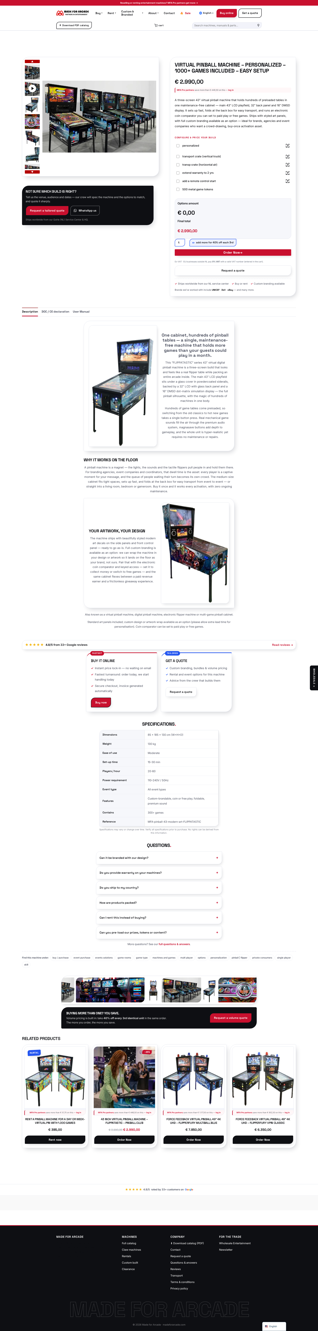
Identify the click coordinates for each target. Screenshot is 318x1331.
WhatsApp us (87, 210)
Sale (188, 13)
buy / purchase (61, 957)
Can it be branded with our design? (124, 858)
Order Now (231, 252)
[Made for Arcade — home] (72, 13)
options (202, 957)
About (153, 13)
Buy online (227, 13)
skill (26, 964)
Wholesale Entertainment (235, 1243)
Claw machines (131, 1249)
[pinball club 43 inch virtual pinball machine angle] (32, 105)
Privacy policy (179, 1288)
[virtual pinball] (32, 121)
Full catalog (129, 1243)
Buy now (101, 702)
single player (284, 957)
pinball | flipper (239, 957)
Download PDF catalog (74, 25)
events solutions (104, 957)
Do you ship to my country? (119, 887)
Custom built (130, 1262)
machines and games (164, 957)
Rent (112, 13)
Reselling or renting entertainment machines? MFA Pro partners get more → (159, 2)
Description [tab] (30, 311)
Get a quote (250, 13)
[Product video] (32, 88)
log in (231, 90)
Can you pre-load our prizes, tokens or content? (133, 932)
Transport (176, 1275)
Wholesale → (314, 677)
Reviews (175, 1269)
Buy (98, 13)
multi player (186, 957)
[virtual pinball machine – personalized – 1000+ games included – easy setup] (32, 71)
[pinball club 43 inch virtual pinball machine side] (32, 154)
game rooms (124, 957)
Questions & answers (183, 1262)
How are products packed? (118, 903)
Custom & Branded (132, 13)
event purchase (82, 957)
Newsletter (226, 1249)
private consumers (262, 957)
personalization (219, 957)
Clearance (128, 1269)
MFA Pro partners (185, 90)
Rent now (55, 1140)
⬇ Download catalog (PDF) (187, 1243)
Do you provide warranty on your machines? (131, 873)
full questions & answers (174, 944)
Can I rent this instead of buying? (123, 917)
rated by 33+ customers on (159, 1189)
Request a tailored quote (47, 210)
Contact (169, 13)
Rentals (126, 1256)
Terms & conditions (182, 1282)
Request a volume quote (230, 1018)
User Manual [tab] (81, 311)
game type (142, 957)
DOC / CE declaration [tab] (55, 311)
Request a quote (232, 270)
